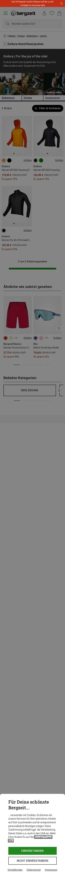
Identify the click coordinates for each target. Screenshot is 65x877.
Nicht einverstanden (32, 860)
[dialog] (32, 835)
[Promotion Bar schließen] (61, 3)
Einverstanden (32, 850)
